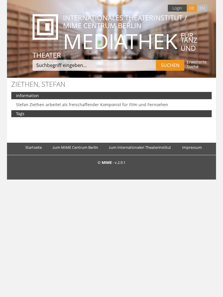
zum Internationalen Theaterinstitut (140, 147)
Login (177, 8)
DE (192, 8)
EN (202, 8)
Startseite (33, 147)
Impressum (192, 147)
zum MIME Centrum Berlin (75, 147)
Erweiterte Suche (197, 64)
